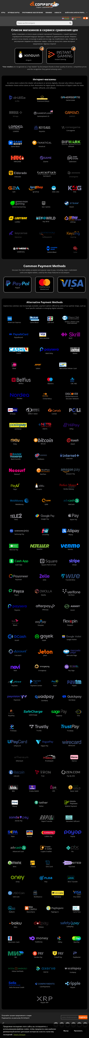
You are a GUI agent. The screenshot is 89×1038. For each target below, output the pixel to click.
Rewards (49, 12)
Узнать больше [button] (19, 1035)
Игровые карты (14, 12)
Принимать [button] (78, 1031)
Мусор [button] (65, 1031)
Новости (58, 12)
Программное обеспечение (32, 12)
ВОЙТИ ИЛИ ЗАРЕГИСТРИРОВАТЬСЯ (77, 12)
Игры (3, 12)
